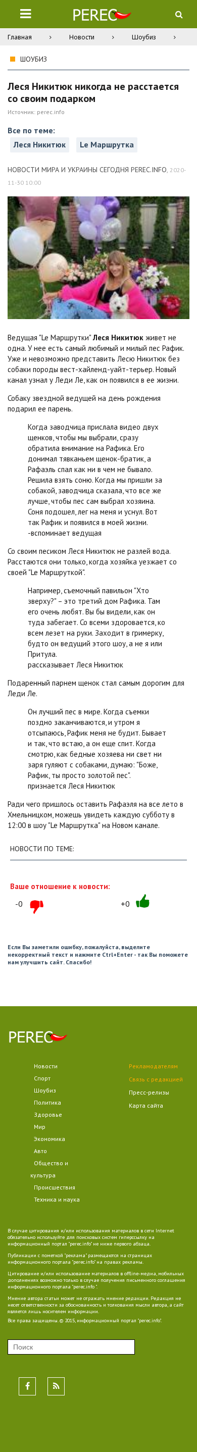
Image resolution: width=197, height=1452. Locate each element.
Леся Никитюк (40, 144)
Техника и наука (57, 1199)
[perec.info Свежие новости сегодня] (102, 17)
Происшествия (54, 1187)
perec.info (51, 112)
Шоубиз (144, 37)
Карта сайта (146, 1105)
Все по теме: (31, 130)
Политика (47, 1102)
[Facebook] (27, 1386)
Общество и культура (49, 1169)
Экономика (49, 1139)
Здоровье (48, 1114)
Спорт (42, 1078)
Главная (20, 37)
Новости (81, 37)
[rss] (56, 1386)
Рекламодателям (153, 1066)
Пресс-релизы (149, 1092)
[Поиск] (179, 14)
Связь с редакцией (156, 1079)
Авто (40, 1151)
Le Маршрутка (107, 144)
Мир (39, 1126)
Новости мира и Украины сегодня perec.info (87, 169)
